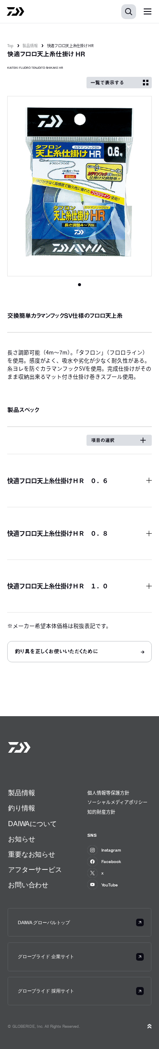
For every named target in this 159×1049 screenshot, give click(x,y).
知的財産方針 (101, 811)
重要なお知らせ (31, 854)
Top (10, 45)
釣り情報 (21, 808)
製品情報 (30, 45)
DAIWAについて (32, 823)
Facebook (111, 861)
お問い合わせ (28, 885)
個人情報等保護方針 (108, 792)
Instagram (111, 850)
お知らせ (21, 839)
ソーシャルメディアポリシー (117, 802)
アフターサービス (35, 869)
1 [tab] (79, 284)
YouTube (109, 885)
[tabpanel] (79, 186)
